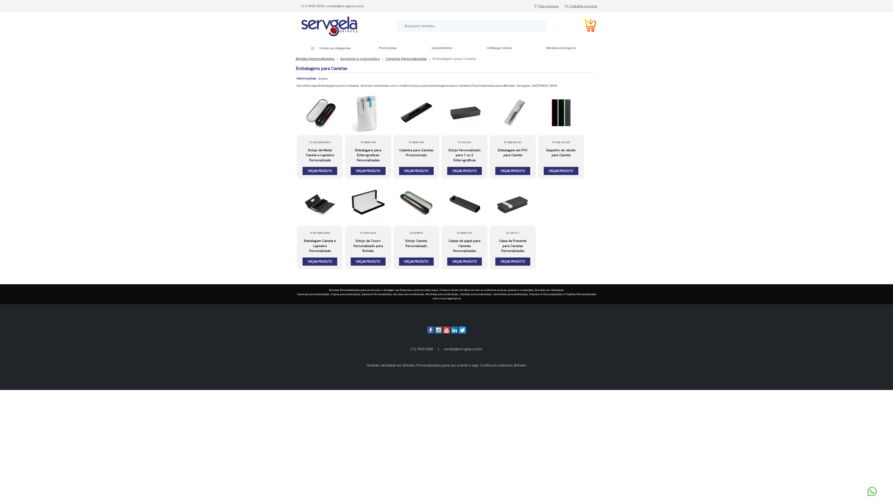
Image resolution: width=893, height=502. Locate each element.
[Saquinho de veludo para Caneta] (561, 113)
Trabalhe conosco (583, 6)
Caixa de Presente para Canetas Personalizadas (512, 246)
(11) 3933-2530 (421, 349)
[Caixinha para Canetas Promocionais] (416, 113)
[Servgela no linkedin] (454, 332)
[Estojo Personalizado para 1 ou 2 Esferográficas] (464, 113)
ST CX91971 (513, 232)
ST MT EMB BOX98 (320, 232)
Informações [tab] (306, 78)
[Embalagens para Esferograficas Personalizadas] (368, 113)
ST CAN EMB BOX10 (320, 142)
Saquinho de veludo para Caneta (561, 152)
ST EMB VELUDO (561, 142)
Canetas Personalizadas (406, 58)
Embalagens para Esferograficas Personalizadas (368, 155)
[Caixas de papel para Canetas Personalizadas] (464, 204)
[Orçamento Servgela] (587, 26)
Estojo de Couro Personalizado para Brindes (368, 246)
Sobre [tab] (323, 79)
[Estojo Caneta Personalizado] (416, 204)
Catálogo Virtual (499, 48)
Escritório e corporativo (360, 58)
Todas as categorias (335, 48)
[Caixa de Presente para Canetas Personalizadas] (513, 204)
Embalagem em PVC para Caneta (513, 152)
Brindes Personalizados (315, 58)
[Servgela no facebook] (430, 332)
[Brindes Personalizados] (329, 26)
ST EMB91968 (416, 142)
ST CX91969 (464, 142)
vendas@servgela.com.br (463, 349)
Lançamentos (442, 48)
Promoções (388, 48)
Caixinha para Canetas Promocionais (416, 152)
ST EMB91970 (464, 232)
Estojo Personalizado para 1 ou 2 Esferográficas (465, 155)
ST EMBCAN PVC (513, 142)
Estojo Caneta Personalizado (416, 243)
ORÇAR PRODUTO (320, 171)
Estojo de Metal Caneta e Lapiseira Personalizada (320, 155)
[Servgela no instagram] (438, 332)
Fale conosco (548, 6)
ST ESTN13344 (368, 232)
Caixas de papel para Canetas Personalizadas (464, 246)
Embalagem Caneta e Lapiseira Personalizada (320, 246)
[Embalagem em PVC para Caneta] (513, 113)
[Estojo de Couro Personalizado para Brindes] (368, 204)
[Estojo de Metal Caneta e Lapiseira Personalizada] (320, 113)
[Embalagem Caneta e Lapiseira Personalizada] (320, 204)
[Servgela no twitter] (462, 332)
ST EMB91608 (368, 142)
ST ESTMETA (416, 232)
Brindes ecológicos (561, 48)
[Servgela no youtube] (446, 332)
